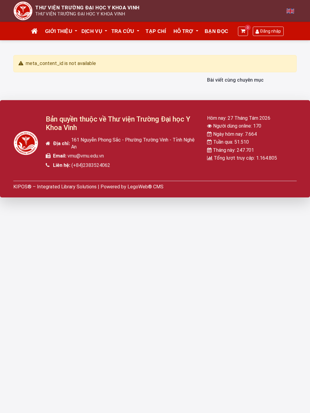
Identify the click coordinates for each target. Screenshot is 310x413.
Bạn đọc (216, 31)
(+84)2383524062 (90, 165)
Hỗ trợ (183, 31)
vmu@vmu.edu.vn (86, 156)
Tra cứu (122, 31)
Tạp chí (156, 31)
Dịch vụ (91, 31)
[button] (76, 31)
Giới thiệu (58, 31)
